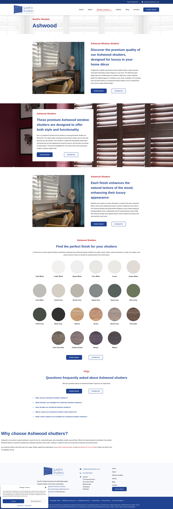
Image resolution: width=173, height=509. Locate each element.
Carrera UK (72, 500)
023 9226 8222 (133, 2)
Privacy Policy (28, 505)
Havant (56, 486)
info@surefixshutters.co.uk (151, 2)
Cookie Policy (20, 505)
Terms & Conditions (117, 500)
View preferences (36, 501)
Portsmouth (49, 486)
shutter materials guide (64, 447)
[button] (45, 487)
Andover (64, 489)
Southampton (54, 489)
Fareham (62, 486)
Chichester (51, 491)
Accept (13, 501)
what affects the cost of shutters (87, 447)
